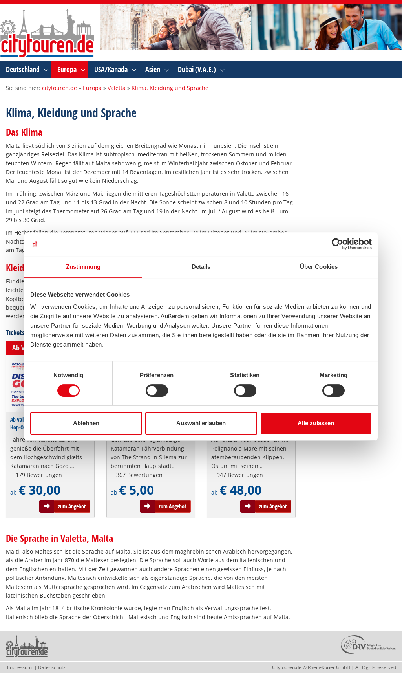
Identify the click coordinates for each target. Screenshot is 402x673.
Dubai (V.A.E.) (197, 69)
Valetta (117, 88)
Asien (152, 69)
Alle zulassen (316, 423)
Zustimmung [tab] (83, 266)
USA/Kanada (111, 69)
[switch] (157, 390)
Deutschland (23, 69)
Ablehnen (86, 423)
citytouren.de (59, 88)
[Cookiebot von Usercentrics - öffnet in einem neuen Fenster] (337, 244)
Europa (67, 69)
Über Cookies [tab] (319, 266)
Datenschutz (52, 667)
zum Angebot (72, 506)
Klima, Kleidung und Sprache (170, 88)
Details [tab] (201, 266)
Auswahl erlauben (201, 423)
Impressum (19, 667)
